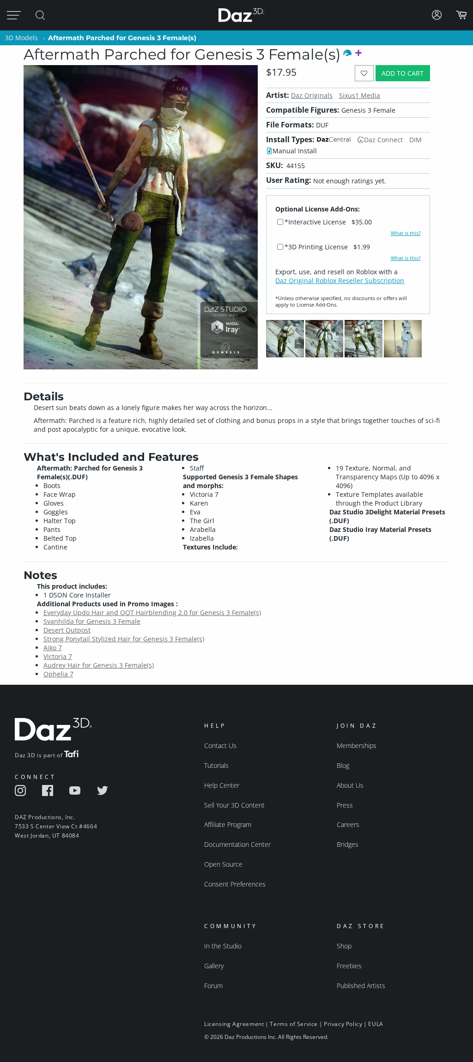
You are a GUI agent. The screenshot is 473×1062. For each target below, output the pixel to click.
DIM (415, 139)
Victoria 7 (57, 656)
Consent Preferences (235, 884)
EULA (375, 1024)
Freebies (349, 965)
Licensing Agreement (234, 1024)
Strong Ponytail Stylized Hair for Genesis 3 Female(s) (123, 638)
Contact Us (220, 745)
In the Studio (223, 945)
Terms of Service (294, 1024)
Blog (343, 765)
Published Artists (361, 985)
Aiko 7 (52, 647)
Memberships (356, 745)
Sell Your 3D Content (234, 805)
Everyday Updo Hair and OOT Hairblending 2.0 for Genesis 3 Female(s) (152, 612)
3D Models (21, 37)
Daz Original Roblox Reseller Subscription (339, 280)
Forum (213, 985)
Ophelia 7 (58, 674)
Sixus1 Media (359, 95)
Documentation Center (237, 844)
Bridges (347, 844)
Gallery (214, 965)
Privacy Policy (343, 1024)
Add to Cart (403, 73)
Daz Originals (312, 95)
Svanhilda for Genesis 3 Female (91, 621)
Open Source (223, 864)
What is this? (406, 233)
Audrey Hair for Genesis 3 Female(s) (98, 665)
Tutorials (216, 765)
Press (345, 805)
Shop (344, 945)
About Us (350, 785)
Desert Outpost (67, 630)
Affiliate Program (227, 824)
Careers (348, 824)
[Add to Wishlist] (364, 73)
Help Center (221, 785)
